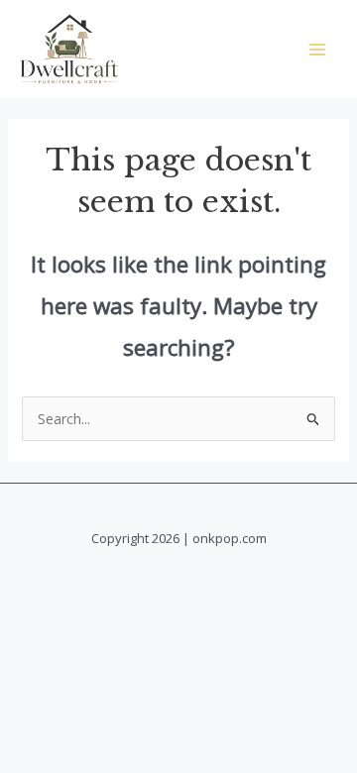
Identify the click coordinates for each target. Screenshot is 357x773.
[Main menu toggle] (317, 49)
